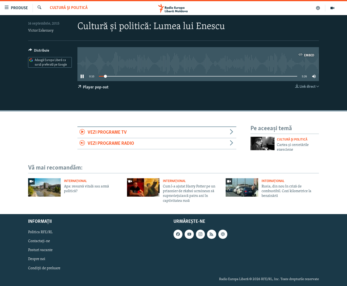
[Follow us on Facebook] (178, 234)
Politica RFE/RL (40, 232)
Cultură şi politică (69, 8)
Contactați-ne (39, 241)
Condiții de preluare (44, 268)
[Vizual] (332, 8)
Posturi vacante (40, 250)
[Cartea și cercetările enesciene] (262, 143)
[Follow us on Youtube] (189, 234)
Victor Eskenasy (41, 31)
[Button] (38, 51)
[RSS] (211, 234)
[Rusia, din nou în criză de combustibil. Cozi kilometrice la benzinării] (242, 187)
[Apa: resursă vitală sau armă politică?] (44, 187)
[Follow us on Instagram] (200, 234)
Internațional (75, 181)
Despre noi (36, 259)
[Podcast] (318, 8)
